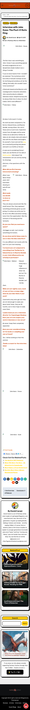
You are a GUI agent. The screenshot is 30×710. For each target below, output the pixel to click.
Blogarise (24, 698)
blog (24, 142)
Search (15, 618)
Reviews (5, 703)
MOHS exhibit (7, 155)
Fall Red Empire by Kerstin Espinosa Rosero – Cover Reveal (13, 566)
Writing (25, 703)
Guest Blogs (12, 707)
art (6, 40)
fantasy (10, 40)
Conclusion (20, 490)
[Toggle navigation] (2, 5)
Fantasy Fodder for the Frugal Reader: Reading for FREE (14, 583)
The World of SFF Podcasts (14, 460)
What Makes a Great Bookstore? (16, 467)
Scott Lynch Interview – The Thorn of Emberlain (13, 602)
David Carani (12, 37)
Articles (5, 23)
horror (16, 40)
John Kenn (22, 40)
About (19, 707)
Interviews (13, 23)
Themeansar (15, 700)
